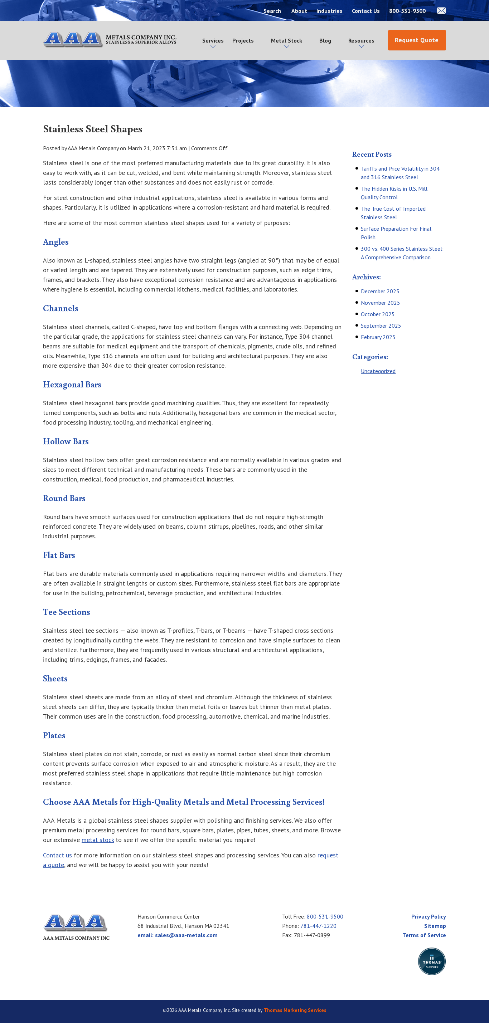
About (299, 10)
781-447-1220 (318, 925)
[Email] (441, 10)
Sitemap (435, 925)
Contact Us (366, 10)
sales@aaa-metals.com (186, 935)
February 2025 (378, 337)
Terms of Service (424, 935)
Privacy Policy (428, 916)
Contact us (57, 855)
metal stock (98, 840)
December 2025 (380, 291)
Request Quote (417, 40)
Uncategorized (378, 371)
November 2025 (380, 302)
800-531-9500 (408, 10)
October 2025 (378, 314)
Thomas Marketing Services (295, 1010)
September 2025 (381, 325)
